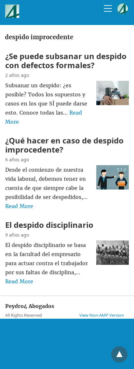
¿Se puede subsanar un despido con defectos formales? (66, 60)
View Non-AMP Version (101, 315)
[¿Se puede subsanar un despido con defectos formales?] (112, 103)
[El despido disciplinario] (112, 263)
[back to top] (119, 354)
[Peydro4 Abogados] (12, 15)
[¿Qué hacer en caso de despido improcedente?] (112, 187)
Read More (19, 206)
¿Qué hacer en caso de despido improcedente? (64, 145)
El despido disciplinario (49, 224)
